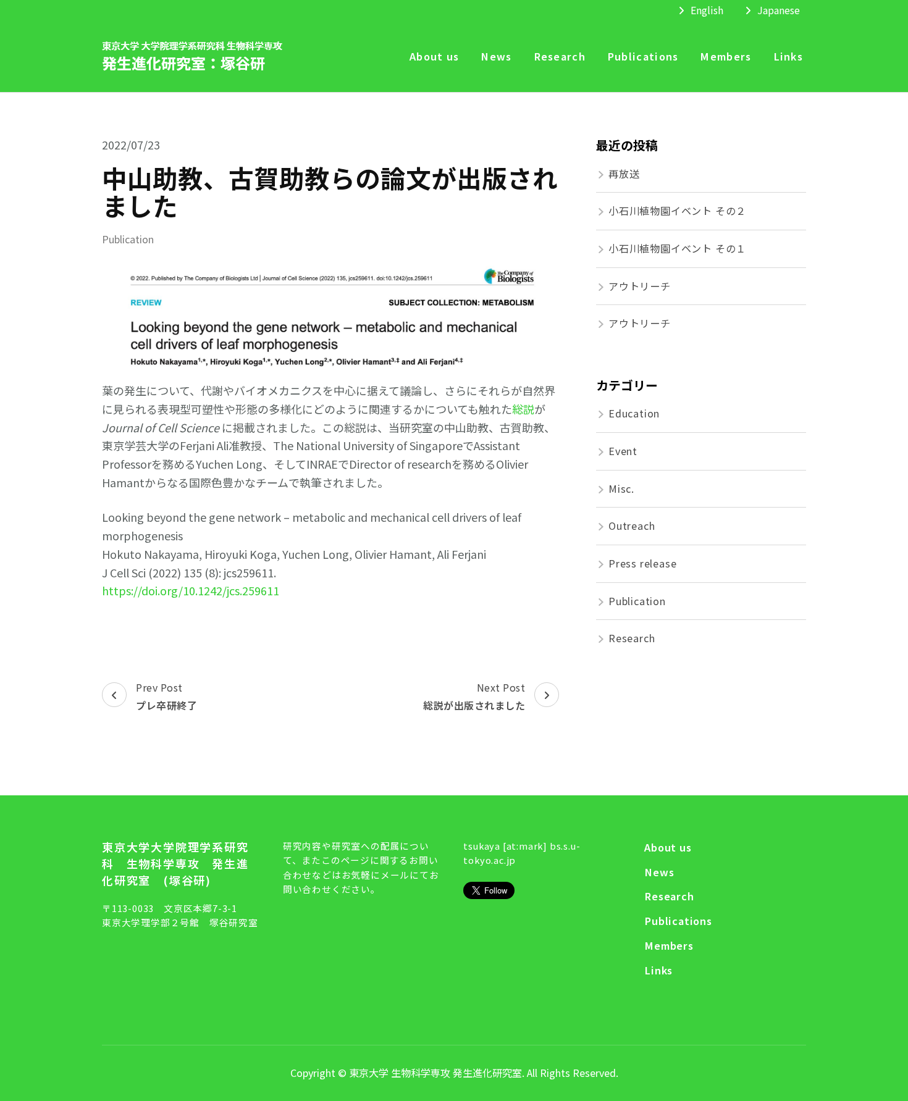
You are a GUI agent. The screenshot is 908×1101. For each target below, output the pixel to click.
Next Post (474, 696)
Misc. (621, 488)
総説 (523, 409)
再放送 (623, 173)
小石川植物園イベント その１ (677, 248)
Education (634, 413)
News (496, 56)
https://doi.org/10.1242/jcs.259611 (190, 590)
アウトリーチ (639, 285)
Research (560, 56)
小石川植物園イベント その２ (677, 210)
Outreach (631, 525)
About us (434, 56)
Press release (642, 563)
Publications (643, 56)
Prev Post (166, 696)
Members (725, 56)
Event (622, 450)
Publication (128, 239)
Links (788, 56)
